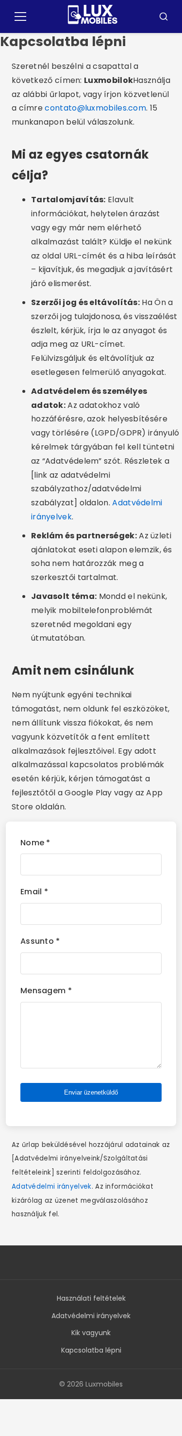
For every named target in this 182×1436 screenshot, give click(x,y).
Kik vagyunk (91, 1333)
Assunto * (40, 941)
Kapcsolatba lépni (91, 1350)
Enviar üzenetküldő (91, 1092)
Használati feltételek (91, 1298)
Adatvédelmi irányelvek (52, 1186)
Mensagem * (46, 990)
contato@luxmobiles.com (95, 107)
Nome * (35, 842)
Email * (34, 891)
